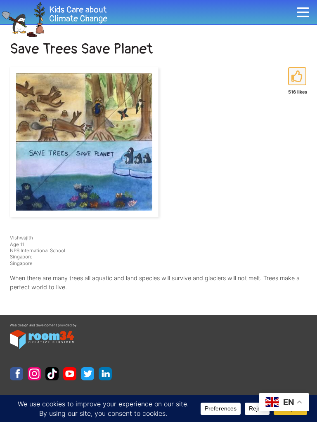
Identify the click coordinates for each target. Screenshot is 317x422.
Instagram (34, 373)
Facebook (16, 373)
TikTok (52, 373)
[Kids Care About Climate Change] (148, 19)
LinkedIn (105, 373)
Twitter (87, 373)
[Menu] (305, 13)
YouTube (69, 373)
